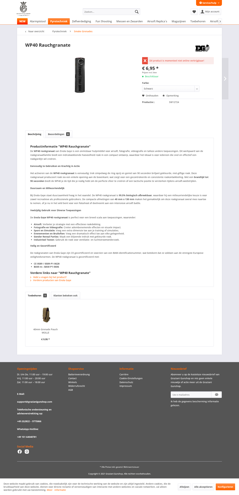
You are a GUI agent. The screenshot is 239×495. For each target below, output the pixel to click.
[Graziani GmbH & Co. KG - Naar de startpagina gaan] (26, 12)
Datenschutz (126, 382)
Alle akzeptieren (203, 486)
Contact (72, 378)
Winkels (72, 382)
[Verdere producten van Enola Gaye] (202, 48)
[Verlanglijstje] (194, 11)
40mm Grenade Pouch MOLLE (45, 331)
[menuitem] (111, 11)
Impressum (126, 385)
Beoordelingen (58, 134)
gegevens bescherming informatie (200, 401)
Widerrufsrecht (76, 385)
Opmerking (172, 95)
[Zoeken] (136, 11)
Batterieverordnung (79, 374)
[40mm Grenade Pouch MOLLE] (45, 314)
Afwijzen (184, 486)
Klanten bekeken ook (65, 295)
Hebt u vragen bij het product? (49, 277)
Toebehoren (37, 295)
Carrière (124, 374)
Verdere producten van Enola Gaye (52, 280)
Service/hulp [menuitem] (209, 2)
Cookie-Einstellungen (131, 378)
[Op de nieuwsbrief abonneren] (217, 394)
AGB (70, 389)
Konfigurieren (225, 486)
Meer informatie (56, 489)
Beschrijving (34, 134)
